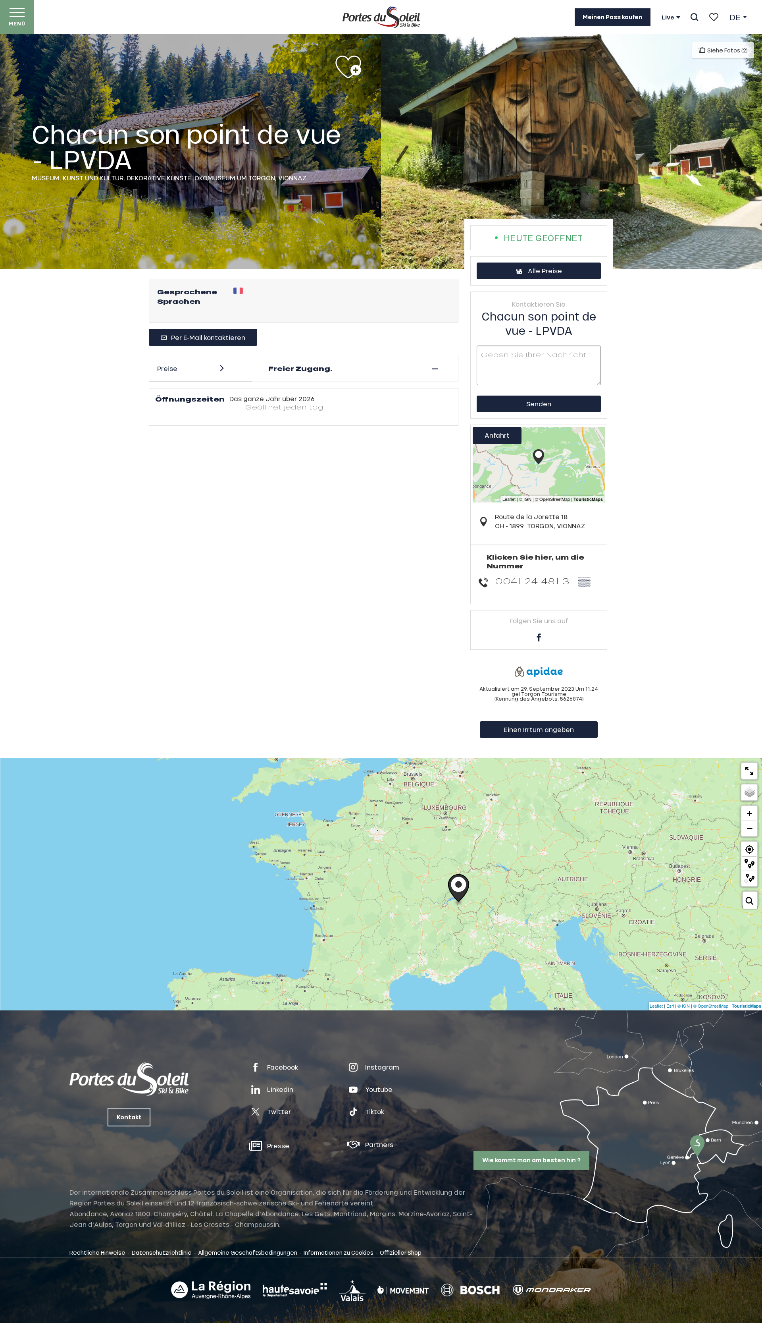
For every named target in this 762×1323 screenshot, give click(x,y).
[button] (694, 17)
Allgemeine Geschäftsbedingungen (247, 1252)
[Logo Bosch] (470, 1290)
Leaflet (656, 1005)
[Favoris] (713, 17)
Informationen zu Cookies (338, 1252)
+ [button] (749, 814)
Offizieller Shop (400, 1252)
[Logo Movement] (403, 1290)
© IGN (683, 1005)
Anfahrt (497, 435)
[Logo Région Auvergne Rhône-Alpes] (210, 1290)
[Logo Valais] (352, 1290)
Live (668, 17)
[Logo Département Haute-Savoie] (294, 1290)
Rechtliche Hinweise (97, 1252)
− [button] (749, 828)
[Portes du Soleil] (381, 17)
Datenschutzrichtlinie (162, 1252)
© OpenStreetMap (710, 1005)
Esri (670, 1005)
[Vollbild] (749, 771)
